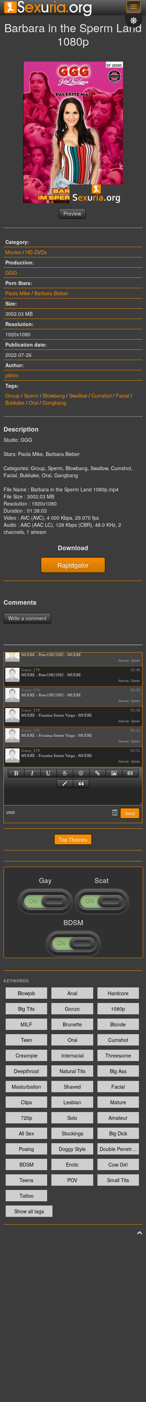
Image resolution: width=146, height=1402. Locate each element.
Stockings (72, 1133)
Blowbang (54, 395)
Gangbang (54, 402)
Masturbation (26, 1086)
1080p (118, 1008)
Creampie (27, 1055)
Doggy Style (72, 1148)
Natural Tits (72, 1071)
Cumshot (101, 395)
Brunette (72, 1024)
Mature (118, 1102)
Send (130, 813)
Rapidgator (73, 564)
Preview (72, 213)
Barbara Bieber (51, 293)
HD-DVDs (36, 252)
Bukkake (14, 402)
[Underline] (48, 773)
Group (12, 395)
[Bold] (16, 773)
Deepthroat (26, 1071)
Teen (26, 1039)
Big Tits (26, 1008)
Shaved (72, 1086)
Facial (122, 395)
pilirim (11, 375)
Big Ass (118, 1071)
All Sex (26, 1133)
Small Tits (118, 1180)
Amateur (118, 1117)
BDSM (26, 1164)
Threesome (118, 1055)
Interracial (72, 1055)
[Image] (114, 773)
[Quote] (81, 783)
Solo (72, 1117)
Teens (26, 1180)
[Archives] (115, 812)
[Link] (97, 773)
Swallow (78, 395)
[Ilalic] (32, 773)
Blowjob (26, 993)
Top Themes (73, 839)
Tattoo (26, 1195)
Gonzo (72, 1008)
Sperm (31, 395)
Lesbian (72, 1102)
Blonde (118, 1024)
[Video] (130, 773)
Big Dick (118, 1133)
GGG (11, 272)
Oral (33, 402)
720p (26, 1117)
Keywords (16, 981)
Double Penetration (119, 1148)
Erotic (72, 1164)
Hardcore (118, 993)
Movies (13, 252)
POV (72, 1180)
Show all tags (29, 1211)
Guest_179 (30, 670)
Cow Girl (118, 1164)
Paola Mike (17, 293)
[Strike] (65, 773)
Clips (26, 1102)
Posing (26, 1148)
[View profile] (12, 655)
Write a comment (27, 618)
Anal (72, 993)
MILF (26, 1024)
